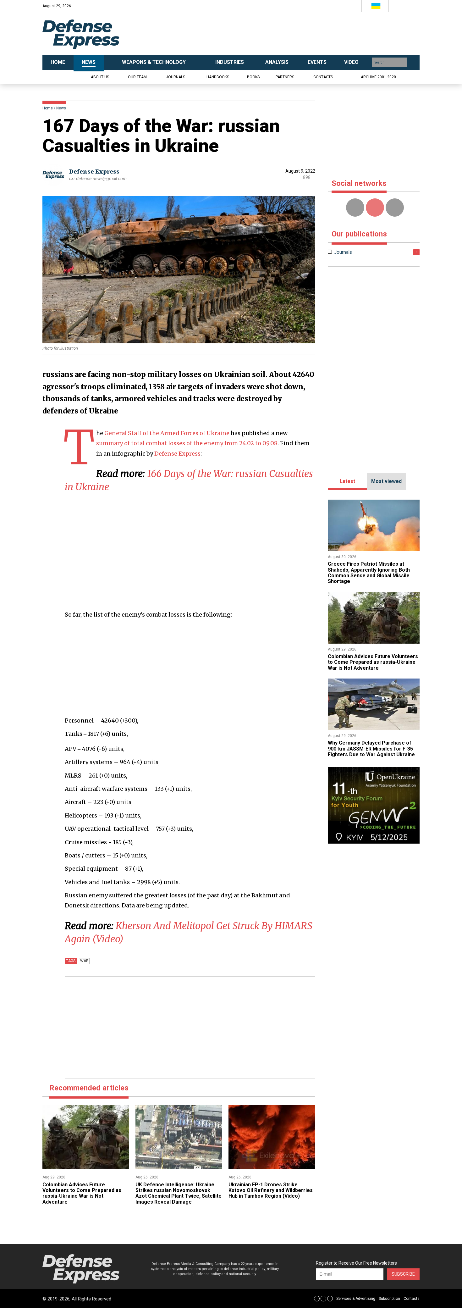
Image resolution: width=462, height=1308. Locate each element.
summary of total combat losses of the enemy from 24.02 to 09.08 (187, 443)
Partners (285, 77)
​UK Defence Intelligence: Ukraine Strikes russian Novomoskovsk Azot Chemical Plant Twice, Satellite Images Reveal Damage (178, 1193)
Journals (175, 77)
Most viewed (386, 481)
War (84, 961)
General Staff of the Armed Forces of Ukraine (166, 433)
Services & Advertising (355, 1298)
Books (253, 77)
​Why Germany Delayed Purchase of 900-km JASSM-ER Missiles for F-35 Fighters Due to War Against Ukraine (371, 748)
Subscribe (403, 1274)
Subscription (389, 1298)
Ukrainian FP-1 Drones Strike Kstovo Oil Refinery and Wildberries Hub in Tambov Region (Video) (270, 1190)
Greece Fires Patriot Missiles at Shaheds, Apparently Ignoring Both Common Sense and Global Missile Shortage (369, 572)
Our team (137, 77)
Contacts (323, 77)
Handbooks (217, 77)
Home (47, 108)
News (61, 108)
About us (100, 77)
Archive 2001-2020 (378, 77)
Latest (347, 481)
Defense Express (94, 171)
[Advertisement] (294, 33)
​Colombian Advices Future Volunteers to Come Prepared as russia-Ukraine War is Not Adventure (81, 1193)
